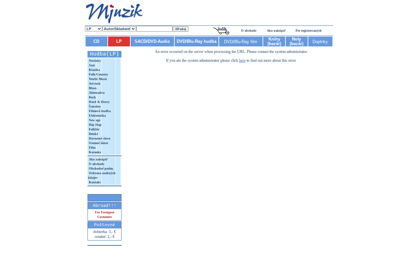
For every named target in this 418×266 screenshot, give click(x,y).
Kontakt (94, 182)
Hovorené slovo (99, 138)
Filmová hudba (99, 111)
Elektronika (97, 115)
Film (91, 147)
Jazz (91, 65)
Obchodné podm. (101, 168)
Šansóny (94, 106)
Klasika (94, 70)
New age (94, 120)
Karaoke (94, 152)
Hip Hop (95, 124)
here (242, 60)
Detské (93, 134)
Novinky (94, 60)
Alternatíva (96, 92)
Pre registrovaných (309, 30)
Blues (92, 88)
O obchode (248, 30)
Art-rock (94, 83)
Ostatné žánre (98, 143)
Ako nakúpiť (276, 30)
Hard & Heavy (99, 102)
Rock (92, 97)
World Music (97, 79)
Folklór (93, 129)
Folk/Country (98, 74)
